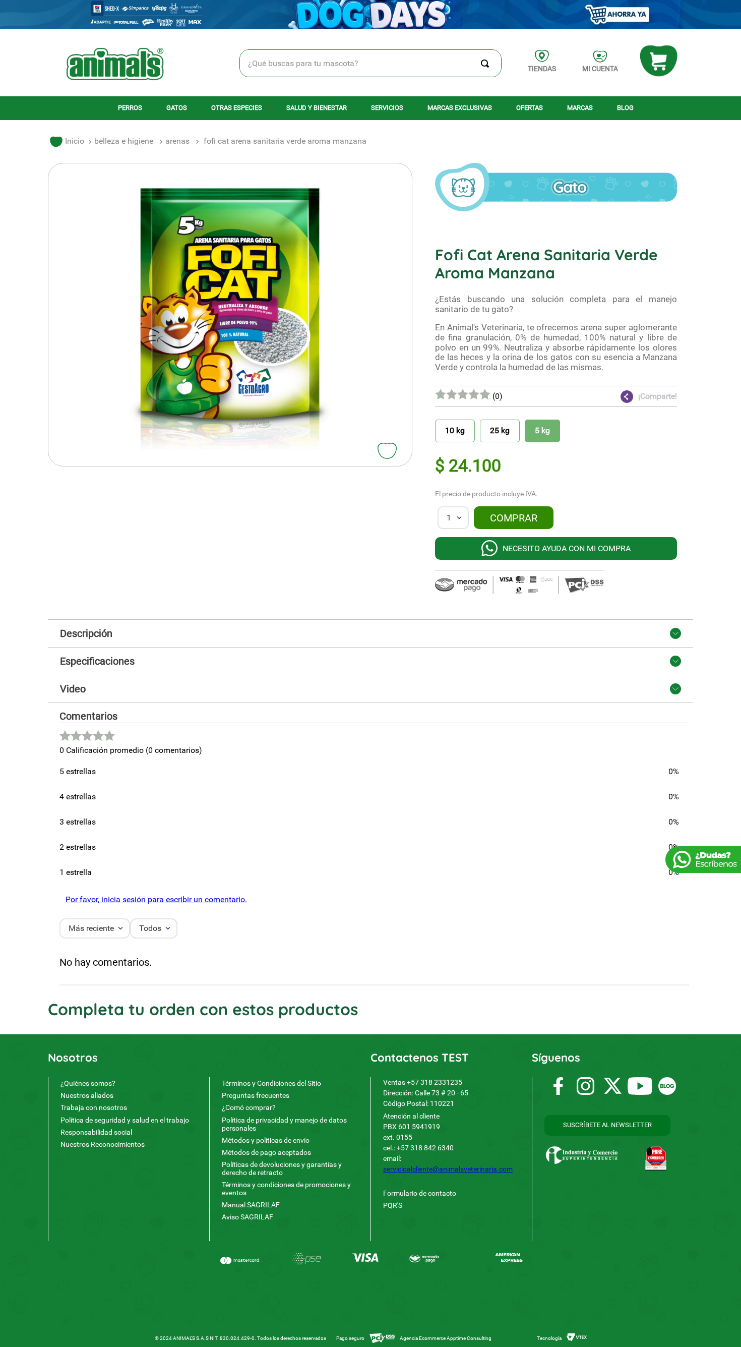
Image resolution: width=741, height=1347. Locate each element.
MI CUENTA (600, 69)
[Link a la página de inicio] (67, 141)
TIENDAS (542, 69)
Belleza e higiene (123, 141)
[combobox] (370, 63)
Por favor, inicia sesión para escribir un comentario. (156, 899)
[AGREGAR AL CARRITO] (513, 517)
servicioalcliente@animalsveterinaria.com (448, 1169)
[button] (616, 396)
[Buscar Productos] (487, 63)
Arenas (177, 141)
